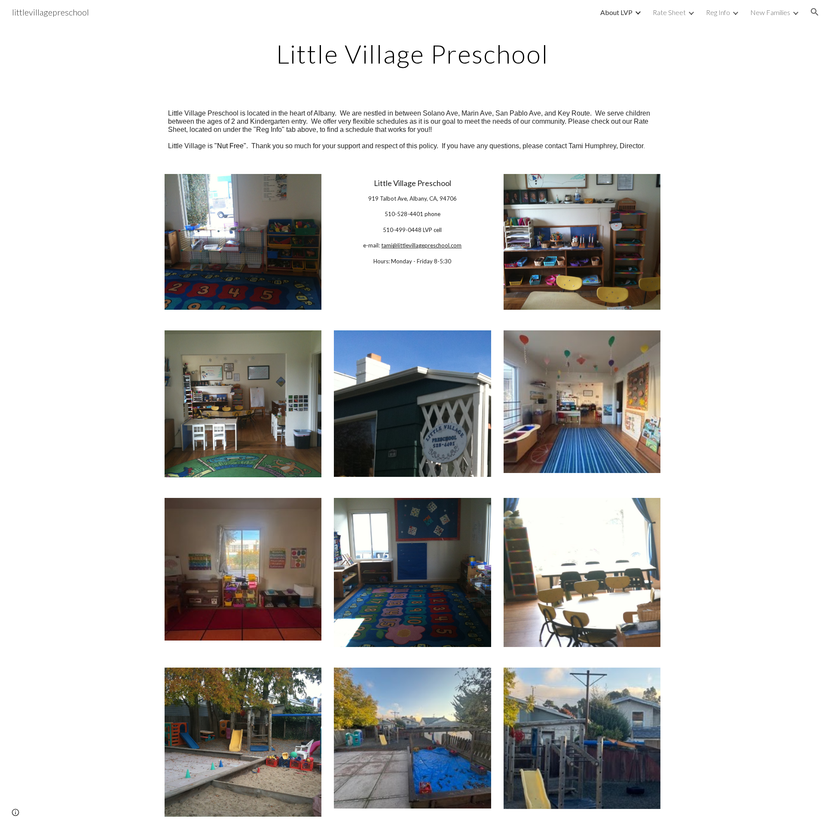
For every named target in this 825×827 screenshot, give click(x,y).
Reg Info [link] (718, 12)
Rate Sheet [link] (669, 12)
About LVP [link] (616, 12)
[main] (412, 53)
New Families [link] (770, 12)
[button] (814, 12)
